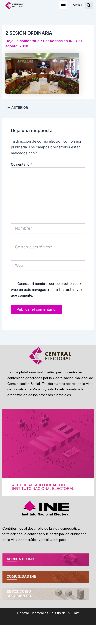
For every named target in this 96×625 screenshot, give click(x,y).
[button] (63, 5)
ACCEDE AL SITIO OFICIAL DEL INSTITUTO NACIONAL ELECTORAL (43, 487)
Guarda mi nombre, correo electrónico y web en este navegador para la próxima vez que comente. (46, 289)
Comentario (21, 164)
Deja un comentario (22, 41)
